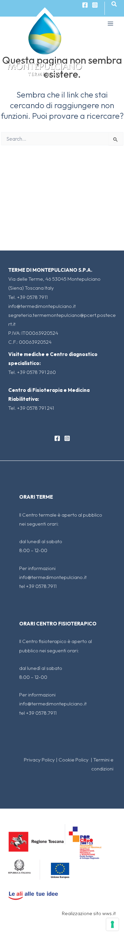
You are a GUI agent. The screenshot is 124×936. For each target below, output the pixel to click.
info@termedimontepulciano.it (42, 306)
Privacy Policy (39, 759)
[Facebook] (57, 438)
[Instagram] (95, 5)
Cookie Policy (74, 759)
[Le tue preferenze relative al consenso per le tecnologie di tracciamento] (112, 924)
